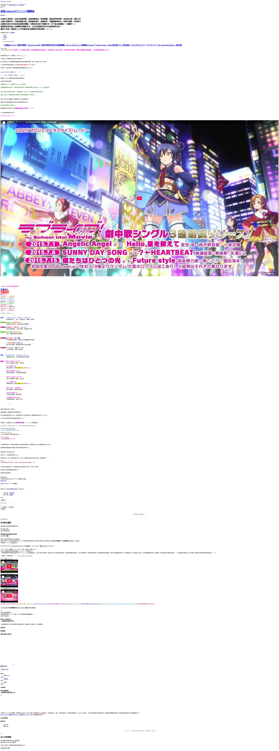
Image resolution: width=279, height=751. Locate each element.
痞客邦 (12, 489)
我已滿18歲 (3, 748)
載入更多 (3, 500)
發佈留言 (3, 509)
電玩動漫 (12, 493)
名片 (4, 39)
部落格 (5, 37)
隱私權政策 (147, 730)
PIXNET (128, 730)
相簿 (4, 35)
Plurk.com (13, 664)
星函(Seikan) (4, 480)
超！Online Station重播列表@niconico (10, 714)
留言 (16, 489)
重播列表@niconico (24, 714)
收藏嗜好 (12, 32)
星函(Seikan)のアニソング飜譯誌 (17, 11)
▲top (2, 497)
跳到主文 (3, 15)
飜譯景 (11, 494)
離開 (8, 748)
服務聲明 (153, 730)
